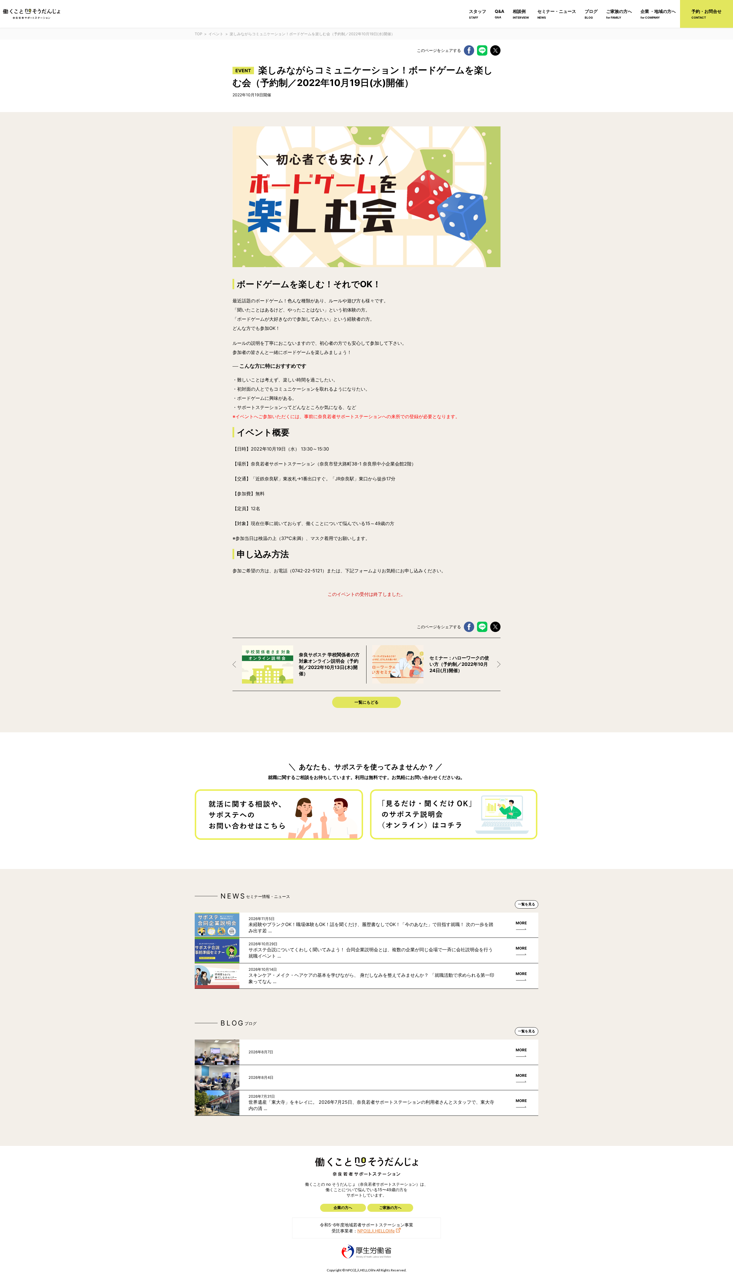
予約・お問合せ (706, 14)
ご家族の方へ (619, 14)
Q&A (499, 14)
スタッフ (477, 14)
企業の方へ (343, 1207)
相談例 (521, 14)
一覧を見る (526, 904)
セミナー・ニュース (556, 14)
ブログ (591, 14)
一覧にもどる (366, 702)
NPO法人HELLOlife (376, 1231)
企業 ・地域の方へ (658, 14)
